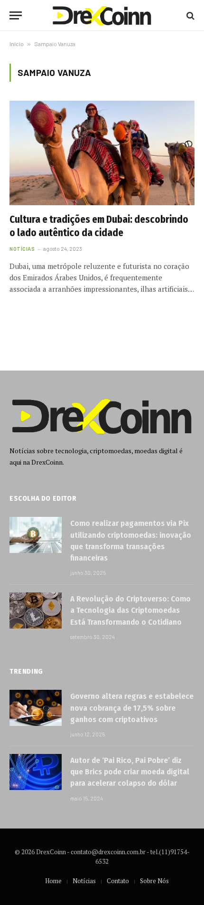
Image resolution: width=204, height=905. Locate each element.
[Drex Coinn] (102, 15)
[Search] (190, 15)
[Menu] (15, 15)
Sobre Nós (154, 880)
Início (16, 43)
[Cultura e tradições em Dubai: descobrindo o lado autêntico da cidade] (102, 153)
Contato (118, 880)
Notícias (84, 880)
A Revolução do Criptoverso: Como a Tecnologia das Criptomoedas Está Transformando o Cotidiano (130, 610)
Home (53, 880)
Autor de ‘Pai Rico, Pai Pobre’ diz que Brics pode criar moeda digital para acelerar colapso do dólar (129, 772)
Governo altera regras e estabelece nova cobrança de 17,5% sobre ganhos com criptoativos (132, 707)
